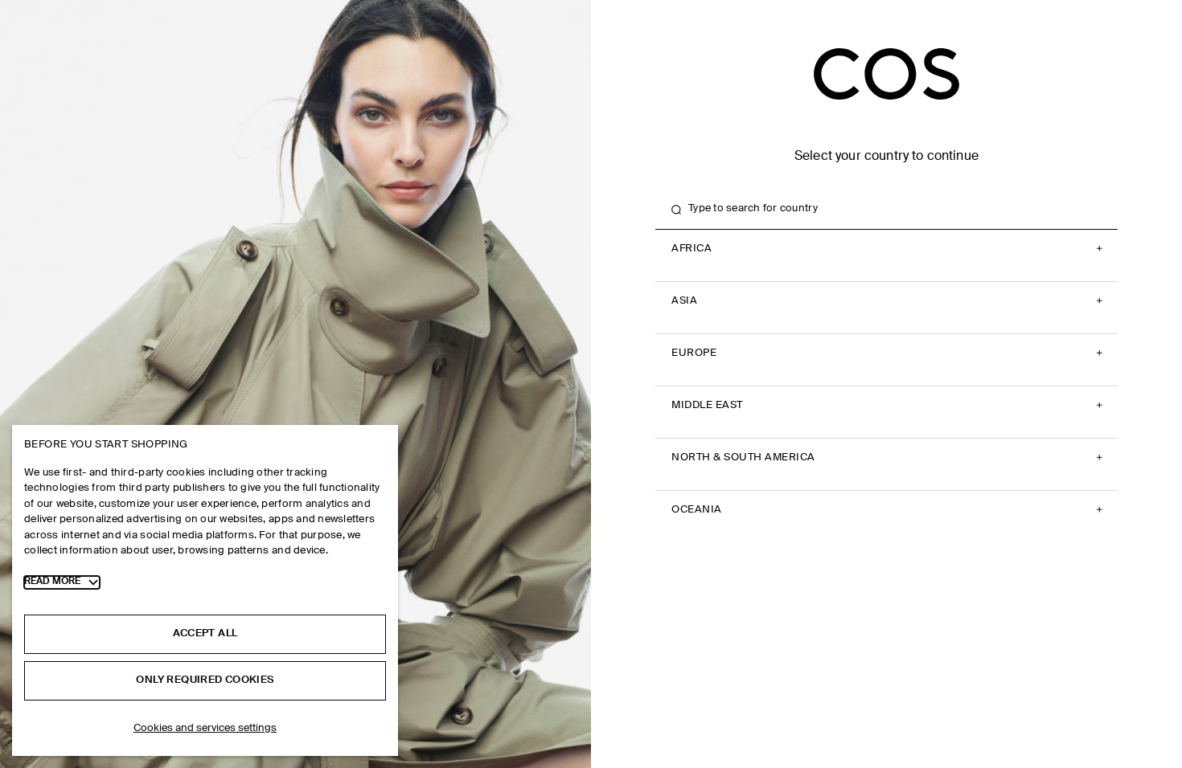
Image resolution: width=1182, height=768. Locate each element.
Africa (691, 248)
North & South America (743, 457)
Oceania (696, 510)
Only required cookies (204, 680)
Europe (693, 353)
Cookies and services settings (205, 728)
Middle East (707, 405)
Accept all (205, 633)
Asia (684, 301)
